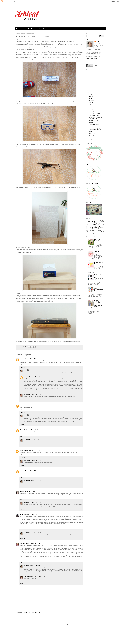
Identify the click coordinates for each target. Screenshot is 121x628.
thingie (21, 491)
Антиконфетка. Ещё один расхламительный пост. (95, 129)
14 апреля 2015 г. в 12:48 (30, 405)
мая (90, 109)
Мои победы (42, 28)
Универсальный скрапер (96, 227)
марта (90, 131)
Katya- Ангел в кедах (25, 543)
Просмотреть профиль (91, 58)
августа (91, 104)
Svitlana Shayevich (24, 514)
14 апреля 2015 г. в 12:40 (35, 370)
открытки (89, 223)
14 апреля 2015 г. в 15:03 (34, 450)
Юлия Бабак (23, 429)
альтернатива (95, 224)
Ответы (23, 367)
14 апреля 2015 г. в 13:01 (35, 415)
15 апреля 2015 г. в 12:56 (30, 470)
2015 (89, 94)
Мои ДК (30, 28)
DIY (36, 28)
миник (93, 230)
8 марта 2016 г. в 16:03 (36, 543)
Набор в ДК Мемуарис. (97, 240)
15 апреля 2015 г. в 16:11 (35, 460)
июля (90, 106)
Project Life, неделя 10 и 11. (95, 124)
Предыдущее (79, 610)
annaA (25, 370)
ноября (91, 98)
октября (91, 100)
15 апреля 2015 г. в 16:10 (35, 439)
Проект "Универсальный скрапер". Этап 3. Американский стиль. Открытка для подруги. (98, 303)
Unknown (22, 358)
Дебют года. (97, 251)
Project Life (100, 223)
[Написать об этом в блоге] (31, 347)
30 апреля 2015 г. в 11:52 (35, 532)
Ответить (22, 364)
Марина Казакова (24, 450)
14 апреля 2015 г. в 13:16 (32, 429)
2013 (89, 139)
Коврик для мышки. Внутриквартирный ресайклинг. (98, 264)
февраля (91, 133)
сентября (91, 102)
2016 (89, 92)
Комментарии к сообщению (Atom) (32, 612)
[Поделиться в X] (32, 347)
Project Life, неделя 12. (94, 115)
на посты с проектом (52, 43)
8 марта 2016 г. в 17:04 (34, 565)
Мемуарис (88, 228)
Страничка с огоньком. (94, 126)
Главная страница (21, 28)
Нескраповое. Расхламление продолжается (95, 118)
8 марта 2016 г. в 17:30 (39, 576)
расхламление (23, 348)
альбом (95, 228)
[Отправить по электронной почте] (29, 347)
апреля (91, 111)
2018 (89, 89)
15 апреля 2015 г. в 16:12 (35, 394)
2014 (89, 138)
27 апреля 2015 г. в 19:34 (29, 491)
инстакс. (88, 233)
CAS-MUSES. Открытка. (94, 113)
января (91, 135)
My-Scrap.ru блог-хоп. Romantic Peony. (98, 276)
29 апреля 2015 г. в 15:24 (35, 514)
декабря (91, 96)
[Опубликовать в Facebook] (34, 347)
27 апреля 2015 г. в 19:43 (35, 502)
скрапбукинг (90, 221)
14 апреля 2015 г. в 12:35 (30, 358)
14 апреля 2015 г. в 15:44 (34, 376)
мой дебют (93, 233)
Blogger (67, 624)
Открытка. (91, 122)
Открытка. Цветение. (94, 120)
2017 (89, 90)
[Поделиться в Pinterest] (35, 347)
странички (101, 226)
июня (90, 107)
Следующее (19, 610)
